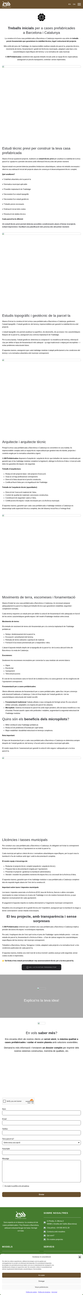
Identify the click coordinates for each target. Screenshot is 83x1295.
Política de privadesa (44, 1292)
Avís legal (54, 1292)
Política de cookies (31, 1292)
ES (70, 4)
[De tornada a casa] (6, 4)
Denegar (41, 1281)
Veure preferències (41, 1287)
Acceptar (41, 1275)
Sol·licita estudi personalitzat (43, 967)
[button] (80, 1257)
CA (74, 4)
